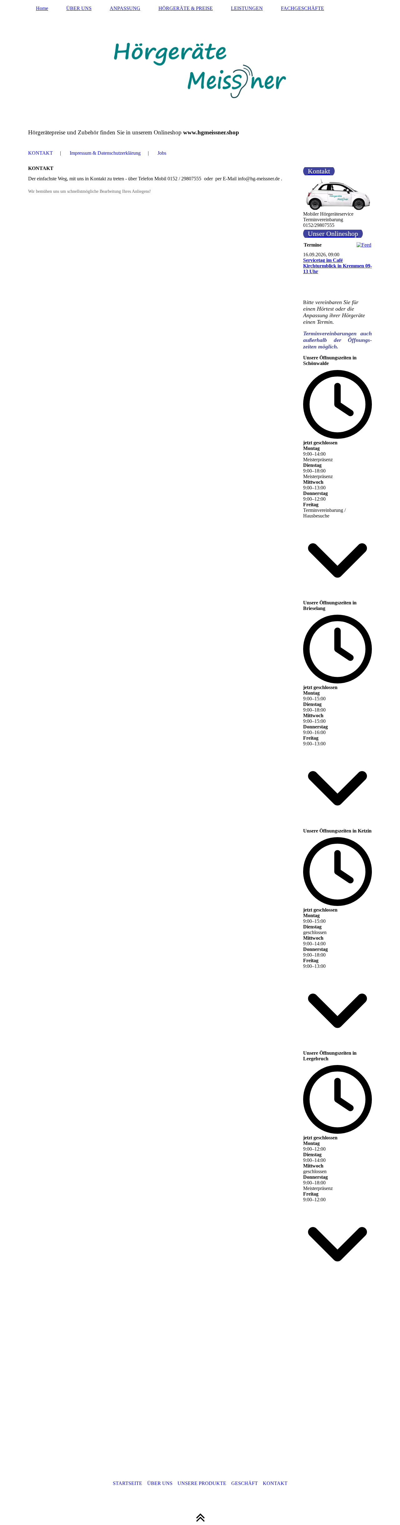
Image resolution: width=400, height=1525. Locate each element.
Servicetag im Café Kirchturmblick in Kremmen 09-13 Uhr (337, 266)
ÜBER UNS (79, 8)
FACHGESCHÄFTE (302, 8)
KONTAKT (40, 153)
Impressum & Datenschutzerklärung (105, 153)
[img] (200, 70)
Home (42, 8)
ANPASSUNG (125, 8)
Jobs (162, 153)
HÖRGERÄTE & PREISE (185, 8)
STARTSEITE (127, 1483)
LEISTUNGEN (247, 8)
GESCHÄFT (244, 1483)
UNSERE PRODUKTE (202, 1483)
